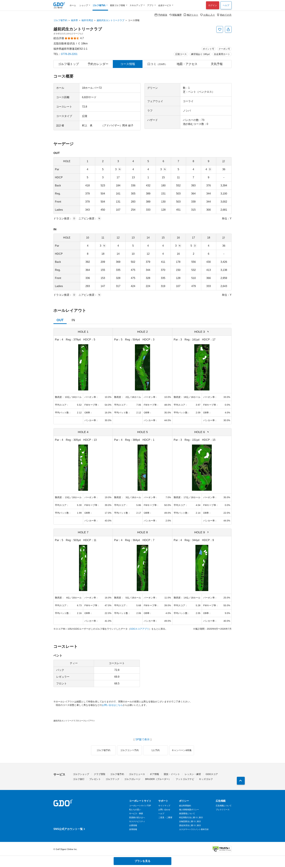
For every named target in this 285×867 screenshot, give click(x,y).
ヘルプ (226, 5)
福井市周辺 (87, 20)
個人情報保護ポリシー (189, 809)
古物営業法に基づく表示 (190, 821)
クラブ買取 (99, 774)
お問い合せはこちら (112, 705)
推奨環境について (187, 813)
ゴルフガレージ (132, 779)
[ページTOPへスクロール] (241, 781)
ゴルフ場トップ (68, 64)
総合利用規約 (185, 805)
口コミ (157, 64)
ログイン (212, 5)
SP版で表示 (142, 739)
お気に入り (209, 15)
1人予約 (155, 750)
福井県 (74, 20)
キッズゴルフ (206, 779)
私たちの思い (135, 809)
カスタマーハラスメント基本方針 (194, 829)
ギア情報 (154, 774)
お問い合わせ (164, 809)
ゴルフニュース (137, 774)
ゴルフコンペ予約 (129, 750)
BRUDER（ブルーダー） (158, 779)
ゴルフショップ (81, 774)
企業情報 (133, 825)
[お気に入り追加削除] (219, 29)
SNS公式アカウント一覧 (68, 829)
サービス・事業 (136, 813)
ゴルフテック (112, 779)
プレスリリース (223, 809)
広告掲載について (224, 805)
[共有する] (228, 29)
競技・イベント (172, 774)
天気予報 (217, 64)
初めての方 (226, 15)
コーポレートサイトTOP (140, 805)
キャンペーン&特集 (182, 750)
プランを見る (142, 861)
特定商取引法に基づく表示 (191, 817)
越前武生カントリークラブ (110, 20)
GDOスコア (212, 774)
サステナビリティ (137, 821)
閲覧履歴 (177, 15)
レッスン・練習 (193, 774)
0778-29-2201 (69, 54)
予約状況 (162, 15)
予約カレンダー (98, 64)
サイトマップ (164, 805)
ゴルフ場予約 (60, 20)
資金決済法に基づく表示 (190, 825)
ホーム (73, 5)
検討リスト (192, 15)
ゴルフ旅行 (78, 779)
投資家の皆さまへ (137, 817)
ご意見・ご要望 (165, 817)
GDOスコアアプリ (139, 628)
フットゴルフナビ (185, 779)
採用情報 (133, 829)
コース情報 (127, 64)
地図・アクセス (187, 64)
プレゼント (95, 779)
